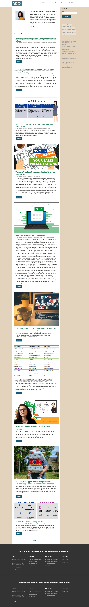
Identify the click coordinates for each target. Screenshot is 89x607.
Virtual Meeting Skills (47, 330)
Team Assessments (33, 561)
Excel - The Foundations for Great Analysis (30, 236)
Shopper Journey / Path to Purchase (22, 484)
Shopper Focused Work (49, 483)
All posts (33, 540)
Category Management (50, 237)
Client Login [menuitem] (63, 2)
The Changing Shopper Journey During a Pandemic (33, 482)
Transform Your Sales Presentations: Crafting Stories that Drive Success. (68, 58)
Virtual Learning (18, 429)
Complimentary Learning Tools (51, 561)
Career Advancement (70, 31)
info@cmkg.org (65, 559)
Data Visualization (46, 42)
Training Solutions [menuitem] (42, 2)
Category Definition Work (69, 34)
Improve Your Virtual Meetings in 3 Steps (29, 522)
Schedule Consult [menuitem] (71, 2)
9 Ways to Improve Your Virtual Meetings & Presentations (35, 328)
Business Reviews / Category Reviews (69, 29)
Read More (19, 61)
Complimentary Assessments (51, 559)
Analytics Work (40, 128)
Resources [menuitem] (51, 2)
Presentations (53, 42)
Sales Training (40, 42)
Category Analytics (46, 128)
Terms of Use (38, 598)
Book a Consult (32, 565)
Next (40, 540)
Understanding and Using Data (43, 73)
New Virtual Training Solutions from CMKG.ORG (32, 426)
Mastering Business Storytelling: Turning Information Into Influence (69, 43)
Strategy (45, 381)
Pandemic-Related (41, 483)
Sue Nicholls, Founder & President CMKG (24, 42)
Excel (39, 237)
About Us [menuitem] (57, 2)
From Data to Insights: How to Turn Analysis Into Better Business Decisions (68, 48)
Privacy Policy (32, 598)
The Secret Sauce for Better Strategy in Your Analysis (33, 379)
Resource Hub (48, 597)
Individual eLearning (33, 563)
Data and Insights (52, 73)
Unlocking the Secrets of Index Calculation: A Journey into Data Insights (69, 53)
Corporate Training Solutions (35, 591)
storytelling (40, 176)
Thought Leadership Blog (50, 563)
